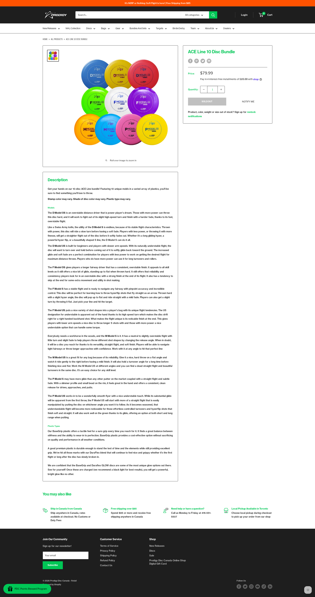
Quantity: (193, 89)
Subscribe (53, 565)
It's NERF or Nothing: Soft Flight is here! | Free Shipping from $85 (157, 3)
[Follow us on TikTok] (264, 586)
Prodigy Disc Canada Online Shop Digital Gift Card (167, 562)
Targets (159, 28)
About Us (209, 28)
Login (244, 14)
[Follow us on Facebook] (239, 586)
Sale (151, 555)
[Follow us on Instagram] (251, 586)
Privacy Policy (107, 550)
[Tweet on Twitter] (202, 61)
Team (193, 28)
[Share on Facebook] (190, 61)
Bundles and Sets (138, 28)
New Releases (49, 28)
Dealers (227, 28)
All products (57, 39)
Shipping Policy (108, 555)
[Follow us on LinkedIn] (270, 586)
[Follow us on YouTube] (257, 586)
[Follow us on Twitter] (245, 586)
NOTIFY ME (248, 101)
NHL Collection (73, 28)
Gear (118, 28)
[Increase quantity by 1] (221, 89)
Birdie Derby (179, 28)
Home (45, 39)
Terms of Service (109, 545)
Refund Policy (107, 560)
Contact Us (106, 565)
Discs (89, 28)
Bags (103, 28)
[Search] (213, 15)
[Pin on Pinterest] (196, 61)
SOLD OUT (207, 101)
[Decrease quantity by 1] (203, 89)
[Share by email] (209, 61)
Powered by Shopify (52, 584)
